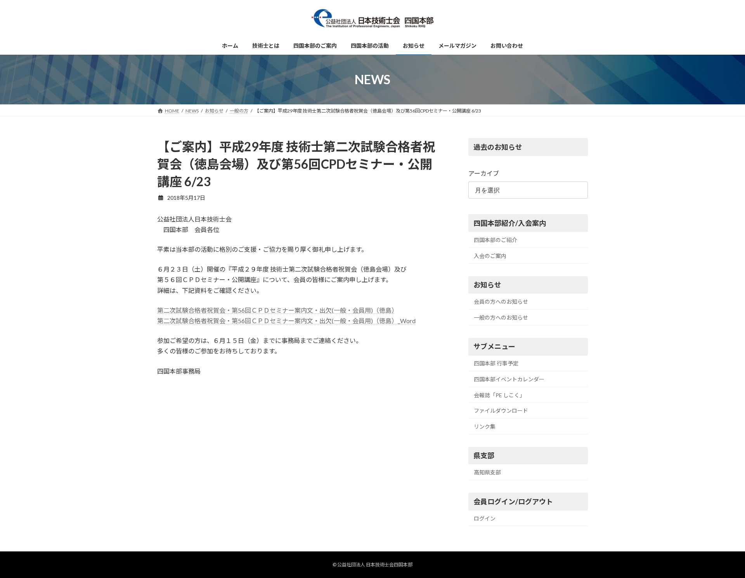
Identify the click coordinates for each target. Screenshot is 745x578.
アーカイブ (483, 173)
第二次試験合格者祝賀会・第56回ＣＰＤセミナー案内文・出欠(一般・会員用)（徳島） (276, 310)
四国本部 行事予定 (496, 363)
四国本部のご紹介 (495, 240)
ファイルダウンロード (501, 410)
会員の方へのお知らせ (501, 301)
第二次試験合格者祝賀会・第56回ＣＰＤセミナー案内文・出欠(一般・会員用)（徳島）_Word (286, 320)
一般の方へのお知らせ (501, 317)
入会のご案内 (490, 256)
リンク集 (485, 426)
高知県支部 (487, 472)
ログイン (485, 518)
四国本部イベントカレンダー (509, 379)
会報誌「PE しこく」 (499, 395)
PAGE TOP (721, 553)
